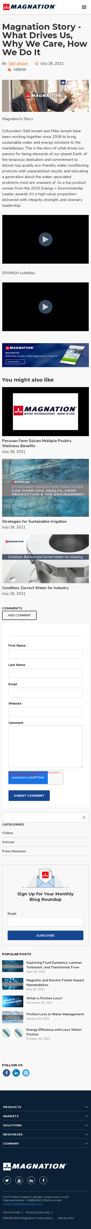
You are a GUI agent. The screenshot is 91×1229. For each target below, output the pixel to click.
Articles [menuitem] (8, 842)
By (15, 63)
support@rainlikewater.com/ (22, 1203)
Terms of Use (11, 1212)
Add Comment (19, 615)
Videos (20, 69)
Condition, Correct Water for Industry (35, 587)
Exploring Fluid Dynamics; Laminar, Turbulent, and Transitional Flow (54, 965)
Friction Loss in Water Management (55, 1014)
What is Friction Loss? (44, 998)
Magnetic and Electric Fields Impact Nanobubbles (55, 982)
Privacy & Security (38, 1212)
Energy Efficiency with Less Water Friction (53, 1032)
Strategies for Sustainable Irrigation (34, 521)
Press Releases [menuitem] (14, 851)
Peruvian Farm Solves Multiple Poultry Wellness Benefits (36, 443)
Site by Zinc (66, 1218)
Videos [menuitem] (7, 833)
